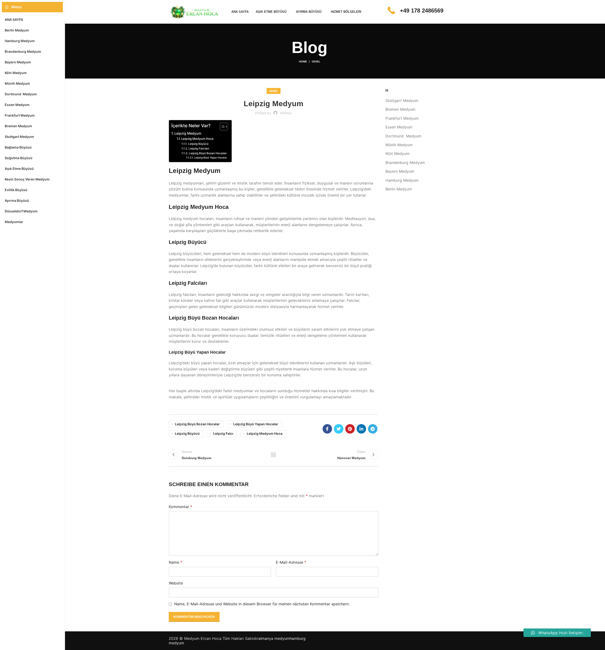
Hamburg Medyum (402, 180)
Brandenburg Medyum (405, 162)
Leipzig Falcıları (199, 148)
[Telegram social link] (372, 429)
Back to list (273, 454)
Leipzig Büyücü (198, 143)
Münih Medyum (399, 144)
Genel (316, 61)
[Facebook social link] (327, 429)
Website (176, 583)
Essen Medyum (398, 127)
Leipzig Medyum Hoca (197, 139)
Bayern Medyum (399, 171)
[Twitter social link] (338, 429)
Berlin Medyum (398, 189)
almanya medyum (274, 638)
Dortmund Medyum (403, 136)
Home (303, 61)
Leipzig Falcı (223, 433)
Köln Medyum (397, 153)
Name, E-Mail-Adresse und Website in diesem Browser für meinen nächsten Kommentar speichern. (262, 604)
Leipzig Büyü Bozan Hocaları (207, 153)
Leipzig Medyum (187, 133)
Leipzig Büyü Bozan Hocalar (197, 424)
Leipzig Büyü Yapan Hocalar (210, 157)
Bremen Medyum (400, 109)
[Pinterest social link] (350, 429)
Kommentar (180, 506)
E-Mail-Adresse (291, 562)
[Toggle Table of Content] (221, 127)
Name (175, 562)
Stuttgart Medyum (401, 100)
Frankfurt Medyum (402, 118)
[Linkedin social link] (361, 429)
